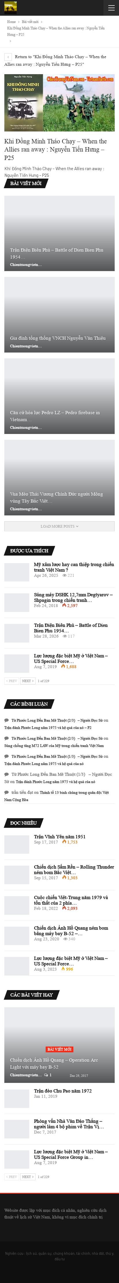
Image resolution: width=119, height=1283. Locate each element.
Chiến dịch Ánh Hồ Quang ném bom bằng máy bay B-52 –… (71, 930)
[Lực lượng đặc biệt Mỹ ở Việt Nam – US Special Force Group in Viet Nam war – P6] (16, 966)
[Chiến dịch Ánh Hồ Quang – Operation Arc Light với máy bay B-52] (59, 1045)
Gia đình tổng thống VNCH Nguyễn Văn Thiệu (58, 338)
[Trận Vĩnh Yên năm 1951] (16, 844)
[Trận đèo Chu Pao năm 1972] (16, 1099)
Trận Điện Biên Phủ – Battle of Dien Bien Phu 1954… (56, 253)
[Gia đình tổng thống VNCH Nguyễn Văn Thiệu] (59, 315)
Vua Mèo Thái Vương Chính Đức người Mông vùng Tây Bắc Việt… (56, 497)
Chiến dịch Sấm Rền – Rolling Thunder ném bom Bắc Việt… (74, 869)
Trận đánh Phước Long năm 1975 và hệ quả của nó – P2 (48, 727)
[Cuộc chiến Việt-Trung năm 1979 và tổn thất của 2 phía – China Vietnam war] (16, 905)
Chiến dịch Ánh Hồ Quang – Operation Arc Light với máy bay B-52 (54, 1063)
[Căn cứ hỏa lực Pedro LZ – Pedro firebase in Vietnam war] (59, 396)
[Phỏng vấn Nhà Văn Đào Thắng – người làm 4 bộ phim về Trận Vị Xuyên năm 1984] (16, 1129)
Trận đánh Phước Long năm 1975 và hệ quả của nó (44, 763)
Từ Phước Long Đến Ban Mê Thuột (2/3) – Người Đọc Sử (57, 720)
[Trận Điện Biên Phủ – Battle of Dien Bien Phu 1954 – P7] (16, 633)
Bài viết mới (60, 1049)
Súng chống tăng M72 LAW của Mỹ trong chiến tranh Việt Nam (54, 745)
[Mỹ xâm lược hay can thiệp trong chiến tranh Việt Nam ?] (16, 572)
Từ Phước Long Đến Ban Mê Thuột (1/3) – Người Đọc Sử (57, 756)
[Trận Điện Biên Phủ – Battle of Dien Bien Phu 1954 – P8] (59, 233)
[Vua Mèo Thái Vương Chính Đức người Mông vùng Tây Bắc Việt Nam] (59, 477)
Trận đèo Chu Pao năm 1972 (63, 1091)
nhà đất (98, 1253)
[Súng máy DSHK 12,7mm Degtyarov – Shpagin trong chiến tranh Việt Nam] (16, 602)
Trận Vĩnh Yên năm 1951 (60, 836)
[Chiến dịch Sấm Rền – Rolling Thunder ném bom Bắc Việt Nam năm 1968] (16, 875)
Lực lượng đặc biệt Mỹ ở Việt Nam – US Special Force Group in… (71, 1154)
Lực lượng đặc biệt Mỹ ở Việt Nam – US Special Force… (71, 658)
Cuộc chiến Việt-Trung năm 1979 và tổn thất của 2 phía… (71, 900)
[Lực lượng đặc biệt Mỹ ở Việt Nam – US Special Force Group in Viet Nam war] (16, 663)
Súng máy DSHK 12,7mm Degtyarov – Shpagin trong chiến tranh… (73, 597)
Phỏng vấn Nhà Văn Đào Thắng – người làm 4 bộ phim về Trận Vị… (69, 1123)
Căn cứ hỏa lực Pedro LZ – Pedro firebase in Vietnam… (55, 416)
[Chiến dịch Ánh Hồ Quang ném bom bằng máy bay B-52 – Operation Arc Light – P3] (16, 936)
